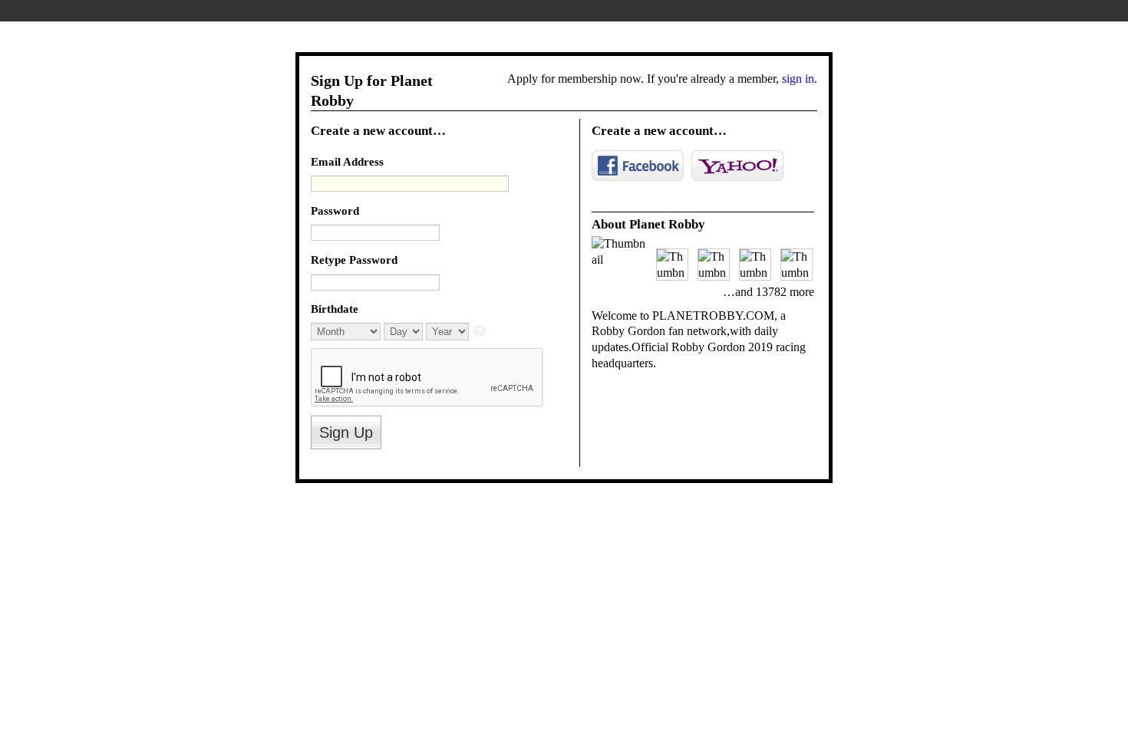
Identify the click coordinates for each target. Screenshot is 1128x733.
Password (335, 210)
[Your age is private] (480, 332)
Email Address (347, 161)
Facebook (638, 165)
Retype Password (354, 259)
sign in (798, 78)
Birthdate (334, 308)
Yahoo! (737, 165)
